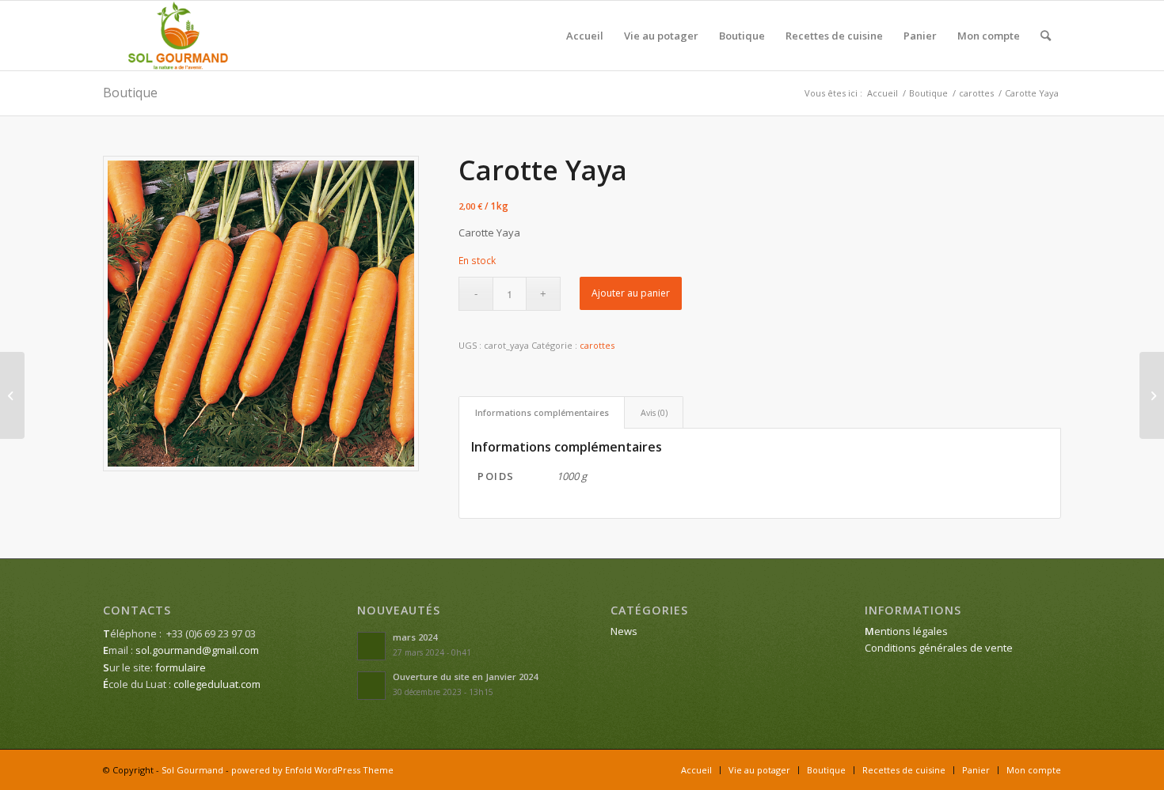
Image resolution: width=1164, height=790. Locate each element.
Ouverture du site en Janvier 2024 (465, 676)
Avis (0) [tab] (654, 412)
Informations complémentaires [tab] (542, 412)
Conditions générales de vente (939, 648)
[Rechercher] (1045, 35)
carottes (597, 345)
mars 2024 (415, 637)
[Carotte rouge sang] (12, 395)
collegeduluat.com (217, 684)
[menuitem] (585, 35)
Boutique (130, 92)
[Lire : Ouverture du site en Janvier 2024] (371, 685)
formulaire (180, 667)
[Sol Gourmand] (178, 35)
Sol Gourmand (192, 770)
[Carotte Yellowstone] (1151, 395)
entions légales (906, 631)
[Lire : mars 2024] (371, 646)
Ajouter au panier (631, 293)
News (624, 631)
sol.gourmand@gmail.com (197, 650)
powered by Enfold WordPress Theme (312, 770)
